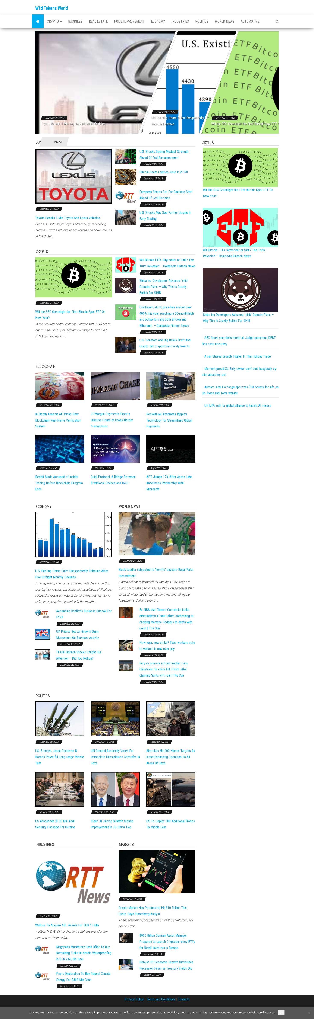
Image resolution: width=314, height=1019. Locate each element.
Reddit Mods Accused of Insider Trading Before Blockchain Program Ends (59, 483)
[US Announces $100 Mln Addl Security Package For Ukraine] (59, 789)
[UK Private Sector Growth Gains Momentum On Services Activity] (42, 634)
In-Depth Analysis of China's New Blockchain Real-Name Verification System (58, 420)
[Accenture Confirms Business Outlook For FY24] (42, 613)
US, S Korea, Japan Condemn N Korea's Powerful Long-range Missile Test (59, 757)
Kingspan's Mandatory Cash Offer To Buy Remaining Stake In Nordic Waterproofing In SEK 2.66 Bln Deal (83, 953)
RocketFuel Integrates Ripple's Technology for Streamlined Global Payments (169, 420)
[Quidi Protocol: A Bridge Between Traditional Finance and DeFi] (115, 448)
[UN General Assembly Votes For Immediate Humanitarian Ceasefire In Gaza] (115, 719)
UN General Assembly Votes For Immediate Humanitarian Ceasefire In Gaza (115, 757)
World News (224, 21)
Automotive (250, 21)
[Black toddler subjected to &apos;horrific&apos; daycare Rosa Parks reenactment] (157, 534)
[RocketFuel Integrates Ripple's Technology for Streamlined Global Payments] (170, 386)
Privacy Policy (134, 999)
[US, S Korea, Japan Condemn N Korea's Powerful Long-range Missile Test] (59, 719)
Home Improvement (129, 21)
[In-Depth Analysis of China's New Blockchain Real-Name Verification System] (59, 386)
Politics (201, 21)
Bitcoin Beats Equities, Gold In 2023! (163, 172)
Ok (281, 1012)
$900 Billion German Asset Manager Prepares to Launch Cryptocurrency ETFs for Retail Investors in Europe (167, 941)
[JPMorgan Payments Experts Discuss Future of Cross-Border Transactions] (115, 386)
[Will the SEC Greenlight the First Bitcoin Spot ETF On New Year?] (73, 277)
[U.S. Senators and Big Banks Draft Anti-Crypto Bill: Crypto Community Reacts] (125, 345)
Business (75, 21)
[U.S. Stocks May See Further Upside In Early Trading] (125, 217)
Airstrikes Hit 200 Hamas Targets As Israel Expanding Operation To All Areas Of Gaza (170, 757)
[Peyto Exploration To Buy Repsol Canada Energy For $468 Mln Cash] (42, 976)
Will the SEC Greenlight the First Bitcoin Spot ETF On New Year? (254, 124)
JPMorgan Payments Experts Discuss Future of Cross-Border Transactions (112, 420)
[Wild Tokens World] (38, 21)
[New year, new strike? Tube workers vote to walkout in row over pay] (126, 645)
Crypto (53, 21)
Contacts (184, 999)
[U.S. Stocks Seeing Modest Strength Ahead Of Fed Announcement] (125, 156)
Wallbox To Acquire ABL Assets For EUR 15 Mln (67, 925)
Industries (180, 21)
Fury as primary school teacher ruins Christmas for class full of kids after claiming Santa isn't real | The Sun (163, 669)
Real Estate (98, 21)
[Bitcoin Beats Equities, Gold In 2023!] (125, 177)
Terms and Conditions (160, 999)
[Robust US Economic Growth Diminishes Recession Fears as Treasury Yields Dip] (126, 964)
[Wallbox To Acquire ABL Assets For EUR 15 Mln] (73, 880)
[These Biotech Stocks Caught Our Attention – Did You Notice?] (42, 654)
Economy (158, 21)
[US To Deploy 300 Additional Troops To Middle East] (170, 789)
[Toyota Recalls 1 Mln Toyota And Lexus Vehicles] (73, 176)
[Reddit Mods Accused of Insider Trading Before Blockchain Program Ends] (59, 448)
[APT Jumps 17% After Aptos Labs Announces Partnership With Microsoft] (170, 448)
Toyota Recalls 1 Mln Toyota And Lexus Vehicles (73, 124)
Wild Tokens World (51, 8)
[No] (309, 1013)
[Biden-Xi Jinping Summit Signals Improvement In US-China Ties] (115, 789)
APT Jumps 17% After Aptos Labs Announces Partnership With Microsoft (169, 483)
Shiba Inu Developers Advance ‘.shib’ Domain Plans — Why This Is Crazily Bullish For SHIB (163, 287)
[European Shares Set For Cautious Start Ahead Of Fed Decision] (125, 197)
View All (57, 142)
